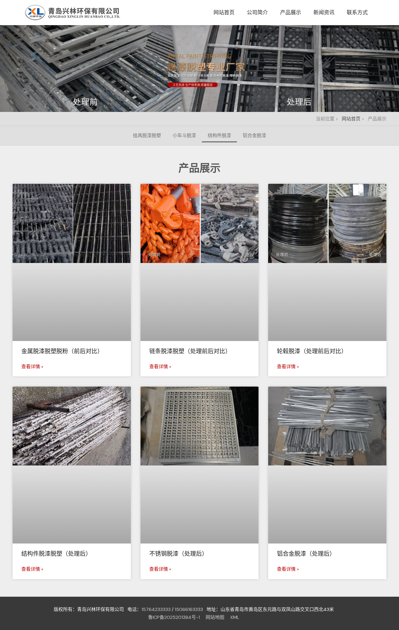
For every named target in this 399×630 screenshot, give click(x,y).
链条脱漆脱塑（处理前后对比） (190, 351)
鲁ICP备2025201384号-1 (174, 617)
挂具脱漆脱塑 (147, 135)
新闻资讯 (323, 12)
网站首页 (224, 12)
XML (234, 617)
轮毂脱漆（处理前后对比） (312, 351)
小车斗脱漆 (184, 135)
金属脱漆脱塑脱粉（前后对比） (62, 351)
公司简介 (257, 12)
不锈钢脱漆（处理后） (178, 554)
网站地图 (215, 617)
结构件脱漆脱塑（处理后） (56, 554)
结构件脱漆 (219, 135)
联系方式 (357, 12)
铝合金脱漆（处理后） (306, 554)
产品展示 (290, 12)
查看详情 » (32, 367)
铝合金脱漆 (254, 135)
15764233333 (156, 609)
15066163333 (189, 609)
